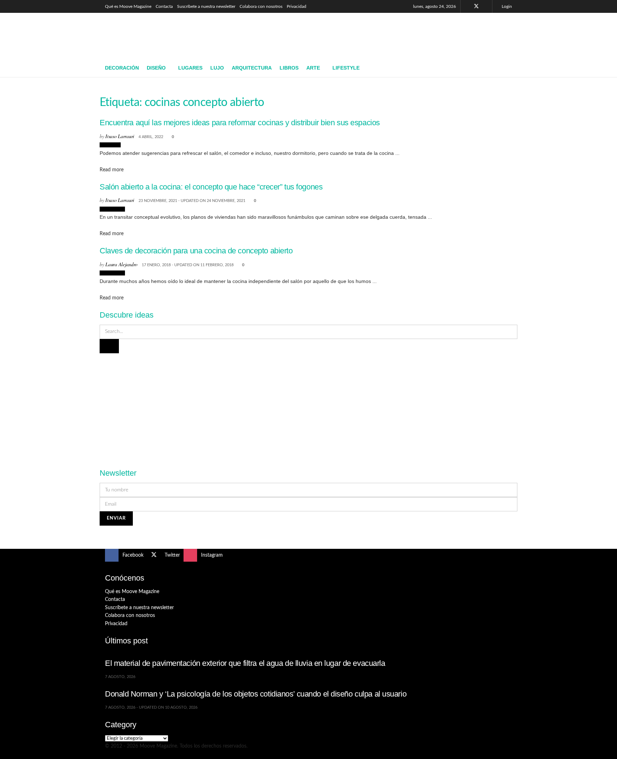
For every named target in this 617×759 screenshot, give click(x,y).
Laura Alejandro (121, 264)
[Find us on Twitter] (476, 6)
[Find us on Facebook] (467, 6)
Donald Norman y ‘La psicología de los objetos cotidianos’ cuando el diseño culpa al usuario (255, 693)
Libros (289, 68)
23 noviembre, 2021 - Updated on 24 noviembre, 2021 (192, 201)
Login (506, 6)
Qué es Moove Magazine (128, 6)
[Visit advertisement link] (308, 406)
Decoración (122, 68)
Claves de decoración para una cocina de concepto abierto (196, 250)
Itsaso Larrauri (119, 136)
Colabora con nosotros (261, 6)
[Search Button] (509, 68)
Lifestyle (346, 68)
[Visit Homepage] (157, 36)
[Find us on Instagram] (486, 6)
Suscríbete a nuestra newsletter (206, 6)
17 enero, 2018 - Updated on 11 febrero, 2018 (188, 265)
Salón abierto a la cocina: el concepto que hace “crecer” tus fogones (211, 186)
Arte (313, 68)
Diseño (156, 68)
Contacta (164, 6)
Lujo (217, 68)
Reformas (110, 144)
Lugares (190, 68)
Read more (112, 169)
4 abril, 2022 (151, 137)
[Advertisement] (382, 35)
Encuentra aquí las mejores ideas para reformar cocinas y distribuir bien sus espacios (240, 122)
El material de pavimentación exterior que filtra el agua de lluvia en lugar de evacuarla (245, 663)
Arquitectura (252, 68)
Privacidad (296, 6)
